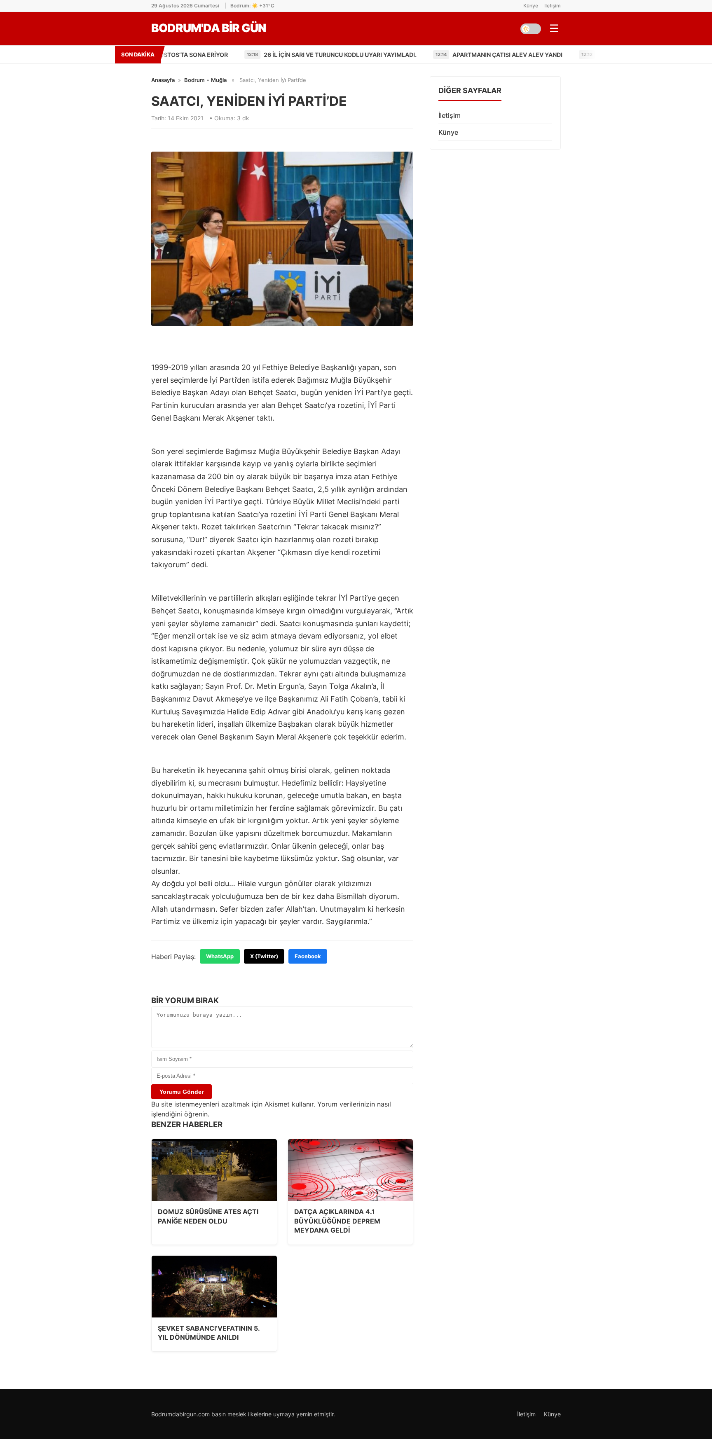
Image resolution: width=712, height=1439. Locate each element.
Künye (530, 5)
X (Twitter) (264, 956)
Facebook (308, 956)
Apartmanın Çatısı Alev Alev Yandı (420, 54)
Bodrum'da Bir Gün (208, 28)
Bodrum (194, 80)
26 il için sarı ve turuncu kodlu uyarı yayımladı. (253, 54)
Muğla (219, 80)
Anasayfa (163, 80)
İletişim (552, 5)
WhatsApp (220, 956)
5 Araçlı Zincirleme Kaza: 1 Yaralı (564, 54)
